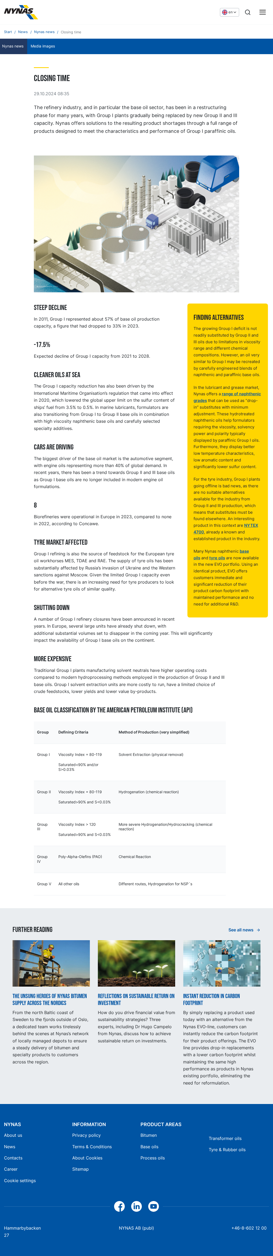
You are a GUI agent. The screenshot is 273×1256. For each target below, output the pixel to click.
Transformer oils (225, 1138)
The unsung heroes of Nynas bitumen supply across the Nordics (50, 1000)
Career (11, 1169)
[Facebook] (119, 1206)
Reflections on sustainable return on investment (136, 1000)
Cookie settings (20, 1180)
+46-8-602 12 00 (249, 1228)
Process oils (152, 1158)
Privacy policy (86, 1135)
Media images (43, 46)
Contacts (13, 1158)
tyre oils (217, 557)
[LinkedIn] (136, 1206)
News (9, 1146)
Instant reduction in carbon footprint (211, 1000)
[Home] (21, 12)
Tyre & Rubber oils (227, 1149)
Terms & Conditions (92, 1146)
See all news (241, 929)
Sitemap (80, 1169)
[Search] (247, 12)
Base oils (149, 1146)
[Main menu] (262, 12)
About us (13, 1135)
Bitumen (148, 1135)
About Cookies (87, 1158)
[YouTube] (153, 1206)
